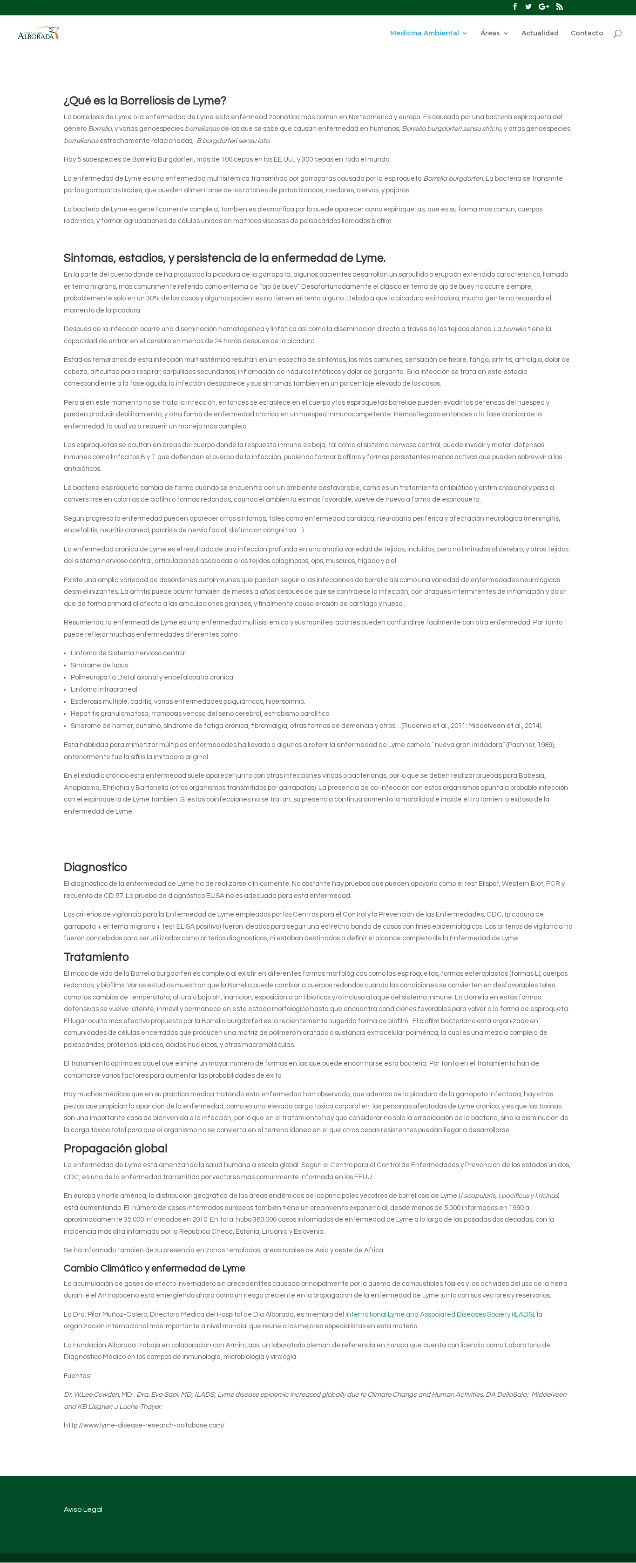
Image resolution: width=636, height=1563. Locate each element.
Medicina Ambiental (424, 33)
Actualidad (540, 33)
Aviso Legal (83, 1509)
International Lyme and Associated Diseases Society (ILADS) (439, 1314)
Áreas (490, 33)
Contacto (587, 33)
